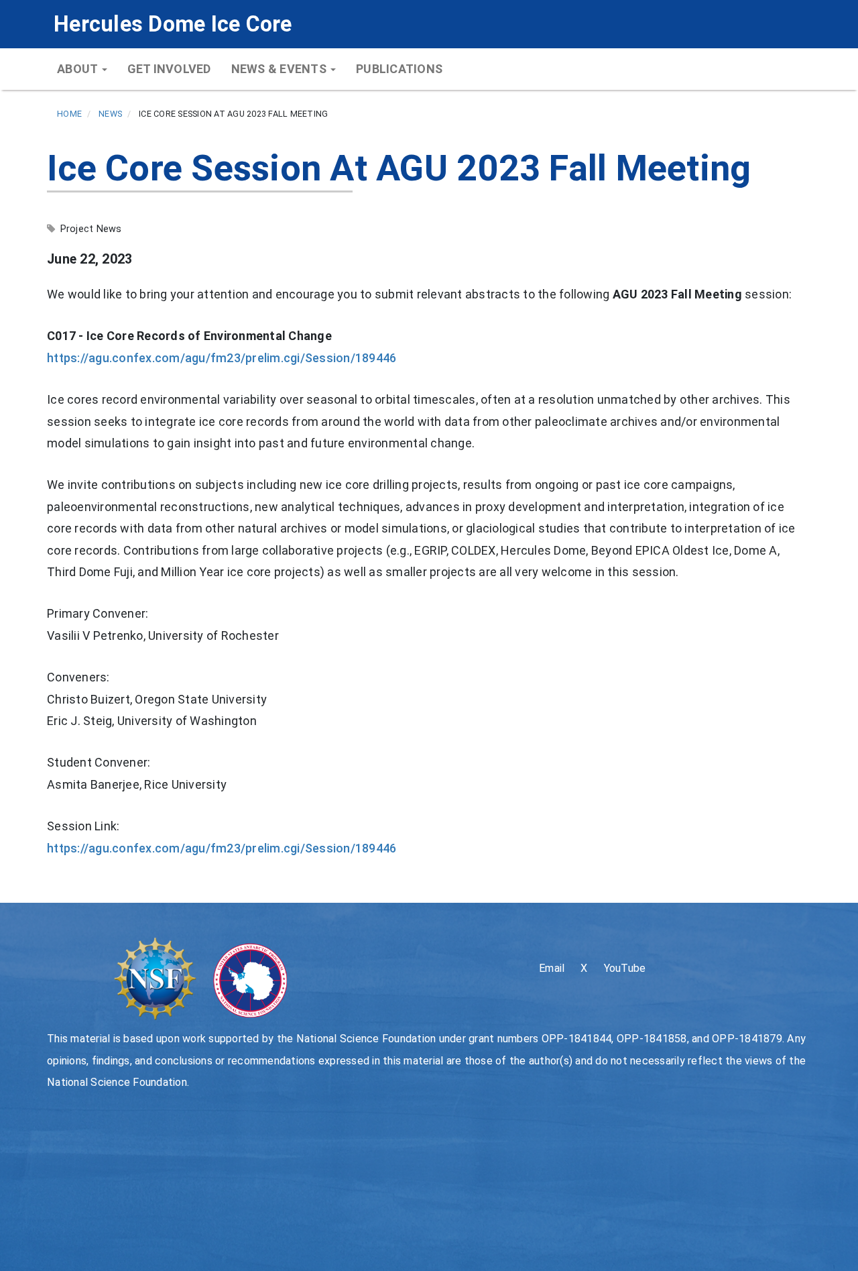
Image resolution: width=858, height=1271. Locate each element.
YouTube (625, 968)
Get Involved (169, 69)
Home (69, 114)
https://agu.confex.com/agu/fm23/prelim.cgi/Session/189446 (221, 358)
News (110, 114)
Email (551, 968)
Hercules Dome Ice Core (173, 24)
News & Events (280, 69)
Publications (399, 69)
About (79, 69)
